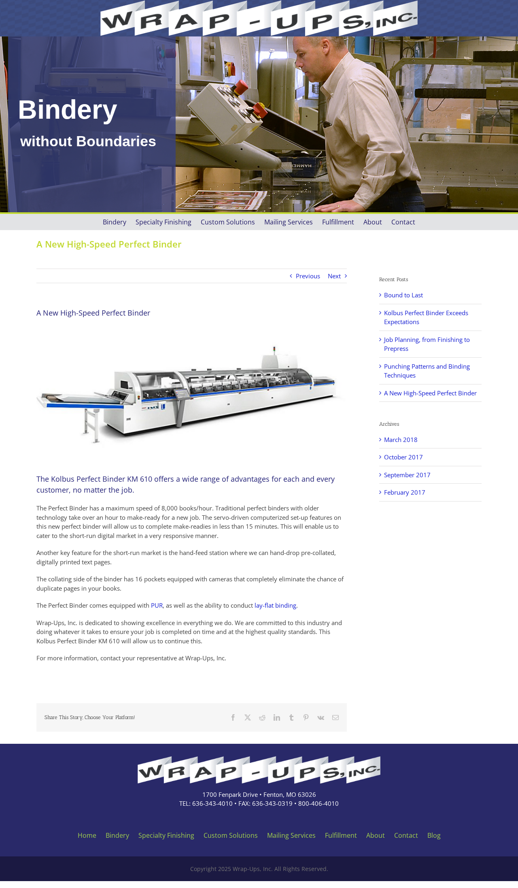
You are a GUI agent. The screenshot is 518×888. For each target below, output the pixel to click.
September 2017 (407, 475)
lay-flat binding (275, 605)
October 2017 (403, 457)
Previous (308, 276)
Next (334, 276)
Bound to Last (403, 295)
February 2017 (404, 492)
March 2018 (401, 439)
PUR (157, 605)
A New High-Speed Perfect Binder (430, 393)
